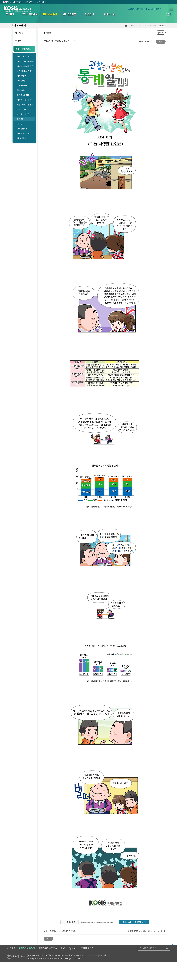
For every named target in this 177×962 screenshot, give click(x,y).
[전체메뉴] (171, 9)
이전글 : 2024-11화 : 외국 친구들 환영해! (61, 931)
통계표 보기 (126, 922)
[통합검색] (167, 14)
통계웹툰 (161, 25)
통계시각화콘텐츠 (149, 25)
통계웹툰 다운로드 (141, 922)
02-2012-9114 (92, 955)
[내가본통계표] (172, 14)
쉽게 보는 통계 (136, 25)
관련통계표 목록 (69, 922)
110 (108, 955)
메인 (126, 25)
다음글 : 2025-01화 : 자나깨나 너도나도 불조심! (145, 931)
